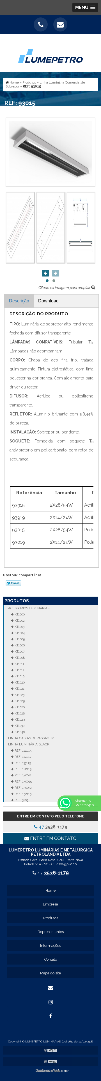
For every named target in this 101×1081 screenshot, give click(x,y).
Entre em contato (53, 838)
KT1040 (19, 732)
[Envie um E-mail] (60, 24)
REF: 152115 (22, 794)
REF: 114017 (22, 757)
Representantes (51, 932)
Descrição (19, 300)
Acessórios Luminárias (28, 608)
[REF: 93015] (50, 151)
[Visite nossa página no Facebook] (50, 1016)
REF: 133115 (22, 763)
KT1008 (19, 658)
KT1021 (19, 689)
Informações (50, 945)
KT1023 (19, 695)
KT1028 (19, 713)
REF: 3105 (21, 800)
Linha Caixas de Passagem (31, 738)
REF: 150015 (23, 781)
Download (48, 300)
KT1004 (19, 633)
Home (50, 890)
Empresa (50, 904)
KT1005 (19, 639)
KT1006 (19, 645)
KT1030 (19, 726)
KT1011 (19, 664)
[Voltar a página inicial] (50, 52)
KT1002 (19, 620)
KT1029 (19, 720)
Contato (50, 959)
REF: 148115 (22, 769)
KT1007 (19, 651)
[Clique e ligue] (41, 24)
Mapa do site (50, 973)
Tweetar (13, 583)
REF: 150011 (22, 775)
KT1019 (19, 676)
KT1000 (19, 614)
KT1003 (19, 627)
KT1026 (19, 707)
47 (52, 827)
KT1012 (19, 670)
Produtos (16, 600)
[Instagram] (50, 1002)
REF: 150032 (23, 788)
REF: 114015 (22, 750)
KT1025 (19, 701)
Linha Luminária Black (28, 744)
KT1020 (19, 682)
